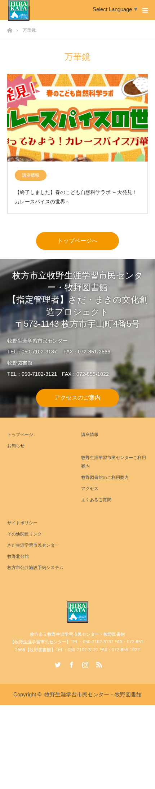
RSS (98, 663)
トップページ (20, 434)
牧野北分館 (18, 556)
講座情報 (30, 175)
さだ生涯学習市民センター (33, 545)
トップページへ (77, 241)
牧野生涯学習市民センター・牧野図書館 (93, 694)
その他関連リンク (24, 534)
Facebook (70, 663)
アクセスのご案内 (77, 397)
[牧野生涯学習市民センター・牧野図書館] (77, 612)
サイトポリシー (22, 522)
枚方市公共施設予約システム (35, 567)
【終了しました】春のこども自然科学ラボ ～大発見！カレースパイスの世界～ (76, 196)
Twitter (57, 663)
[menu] (145, 10)
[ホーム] (9, 28)
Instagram (84, 663)
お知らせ (16, 445)
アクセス (89, 488)
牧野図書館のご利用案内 (105, 477)
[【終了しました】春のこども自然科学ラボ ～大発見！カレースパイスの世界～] (77, 118)
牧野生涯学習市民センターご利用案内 (113, 462)
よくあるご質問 (96, 499)
